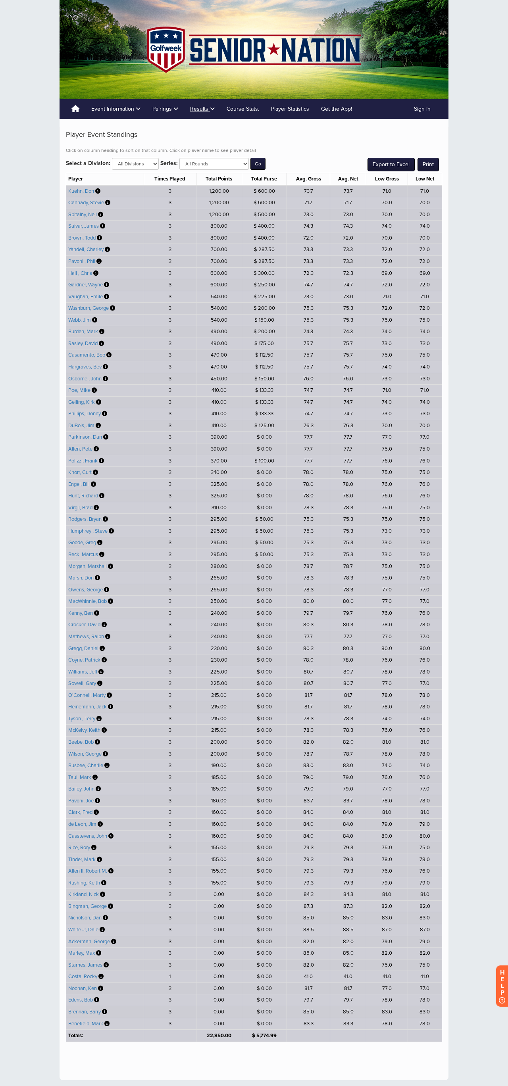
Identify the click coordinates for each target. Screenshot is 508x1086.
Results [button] (200, 109)
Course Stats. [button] (243, 109)
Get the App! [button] (336, 109)
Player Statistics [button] (290, 109)
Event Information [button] (113, 109)
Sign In (422, 109)
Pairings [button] (162, 109)
